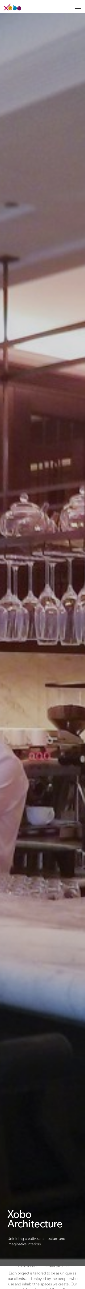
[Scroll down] (42, 1277)
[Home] (10, 9)
